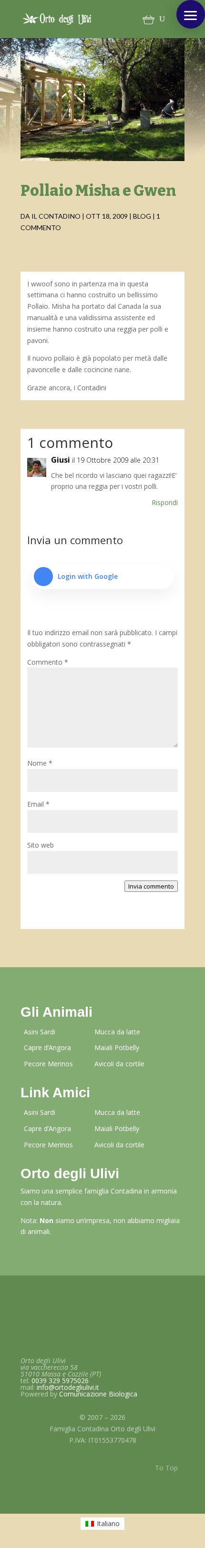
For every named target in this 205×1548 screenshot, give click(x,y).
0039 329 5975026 (60, 1380)
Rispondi (165, 502)
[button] (190, 14)
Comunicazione (98, 1393)
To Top (166, 1467)
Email (38, 804)
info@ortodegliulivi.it (68, 1387)
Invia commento (151, 886)
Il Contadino (56, 216)
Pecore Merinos (48, 1063)
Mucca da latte (117, 1031)
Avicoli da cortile (119, 1063)
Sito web (40, 845)
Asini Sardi (39, 1031)
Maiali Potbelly (116, 1047)
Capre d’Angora (47, 1047)
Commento (47, 662)
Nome (39, 763)
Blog (142, 216)
